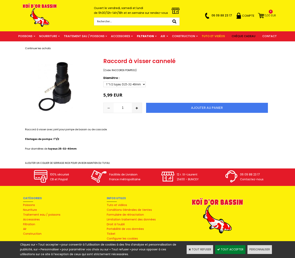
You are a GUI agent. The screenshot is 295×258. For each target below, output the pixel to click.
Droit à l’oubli (116, 224)
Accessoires (120, 36)
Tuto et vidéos (213, 36)
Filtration (145, 36)
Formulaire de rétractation (125, 215)
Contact (269, 36)
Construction (183, 36)
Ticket (111, 234)
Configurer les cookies (122, 239)
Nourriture (48, 36)
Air (163, 36)
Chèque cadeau (243, 36)
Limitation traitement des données (131, 219)
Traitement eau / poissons (84, 36)
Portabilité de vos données (125, 229)
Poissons (25, 36)
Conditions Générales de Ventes (129, 210)
